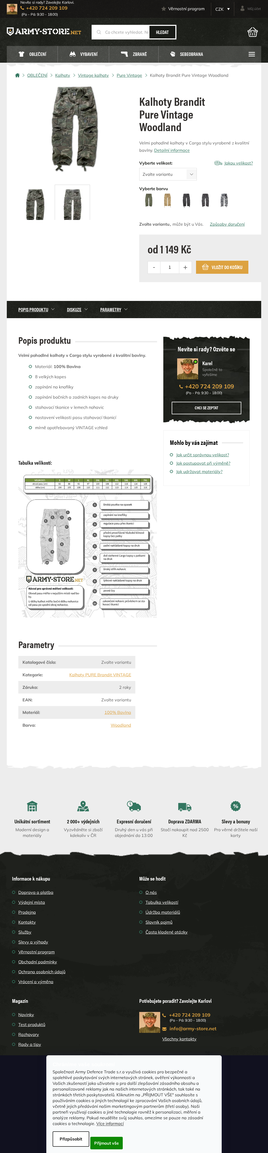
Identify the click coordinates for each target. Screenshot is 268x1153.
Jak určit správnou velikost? (202, 454)
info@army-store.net (193, 1029)
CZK (220, 9)
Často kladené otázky (167, 932)
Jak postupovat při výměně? (203, 463)
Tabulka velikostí (162, 902)
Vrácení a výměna (35, 981)
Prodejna (27, 912)
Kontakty (27, 922)
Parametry (110, 309)
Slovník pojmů (159, 922)
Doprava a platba (35, 892)
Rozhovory (28, 1034)
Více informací (110, 1123)
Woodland (121, 725)
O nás (151, 892)
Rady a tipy (29, 1044)
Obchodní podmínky (37, 961)
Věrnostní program (186, 8)
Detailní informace (172, 150)
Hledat (162, 32)
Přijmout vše (106, 1143)
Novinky (26, 1014)
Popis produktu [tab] (33, 309)
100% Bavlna (117, 712)
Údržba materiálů (163, 912)
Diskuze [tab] (74, 309)
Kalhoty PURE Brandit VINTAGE (100, 674)
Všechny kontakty (179, 1038)
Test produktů (31, 1024)
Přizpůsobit (71, 1139)
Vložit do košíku (227, 267)
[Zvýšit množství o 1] (185, 267)
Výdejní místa (31, 902)
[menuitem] (32, 54)
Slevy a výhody (33, 942)
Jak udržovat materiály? (199, 471)
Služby (24, 932)
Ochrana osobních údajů (41, 971)
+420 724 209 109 (209, 386)
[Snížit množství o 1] (154, 267)
